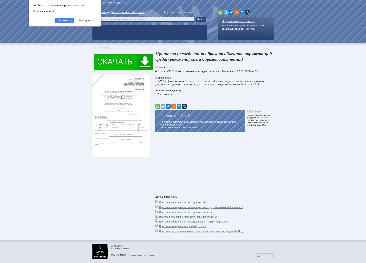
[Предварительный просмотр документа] (157, 202)
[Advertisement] (214, 163)
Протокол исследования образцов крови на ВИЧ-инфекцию (193, 221)
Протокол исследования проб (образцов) (182, 226)
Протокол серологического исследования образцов (188, 216)
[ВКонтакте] (231, 12)
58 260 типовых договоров (128, 12)
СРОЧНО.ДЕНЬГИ (119, 255)
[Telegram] (226, 12)
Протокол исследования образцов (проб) (182, 202)
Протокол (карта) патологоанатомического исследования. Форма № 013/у (201, 231)
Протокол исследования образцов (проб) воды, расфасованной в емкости (201, 207)
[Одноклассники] (236, 12)
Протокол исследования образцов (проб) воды (185, 212)
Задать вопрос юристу (238, 21)
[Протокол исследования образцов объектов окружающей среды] (99, 109)
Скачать (168, 115)
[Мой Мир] (242, 12)
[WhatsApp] (220, 12)
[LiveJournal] (247, 12)
